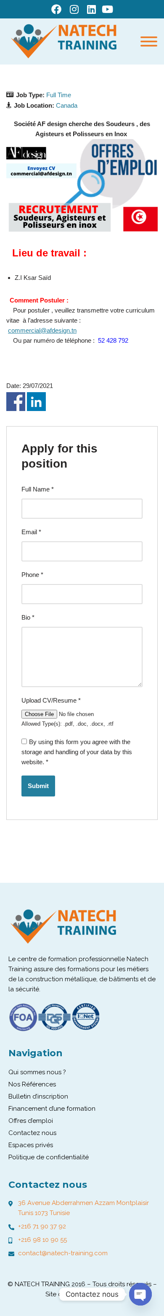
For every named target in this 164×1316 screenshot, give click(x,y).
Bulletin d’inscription (38, 1096)
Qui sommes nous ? (37, 1072)
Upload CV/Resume (51, 700)
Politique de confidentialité (48, 1157)
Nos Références (32, 1084)
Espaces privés (30, 1145)
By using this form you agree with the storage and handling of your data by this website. (76, 751)
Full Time (58, 94)
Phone (32, 574)
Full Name (37, 489)
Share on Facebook (15, 401)
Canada (66, 105)
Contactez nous (32, 1133)
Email (31, 531)
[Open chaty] (140, 1294)
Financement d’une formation (51, 1108)
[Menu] (148, 41)
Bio (27, 617)
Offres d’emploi (30, 1121)
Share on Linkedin (36, 401)
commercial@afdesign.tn (42, 330)
